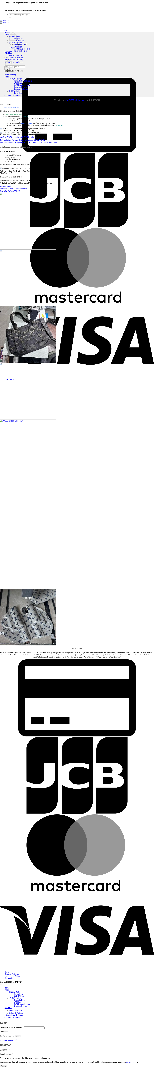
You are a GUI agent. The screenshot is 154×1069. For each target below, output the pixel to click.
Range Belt (18, 39)
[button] (6, 31)
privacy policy (131, 1062)
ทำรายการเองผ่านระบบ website (14, 114)
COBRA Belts (19, 41)
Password (4, 1032)
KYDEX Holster (74, 100)
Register (3, 1066)
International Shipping (14, 60)
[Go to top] (1, 984)
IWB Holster (18, 47)
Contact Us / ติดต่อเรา (14, 62)
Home (7, 33)
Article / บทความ (15, 55)
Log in (18, 1036)
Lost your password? (8, 1040)
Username (4, 1050)
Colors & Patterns (16, 58)
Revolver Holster (20, 51)
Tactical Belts (14, 992)
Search (7, 69)
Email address (6, 1054)
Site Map (8, 53)
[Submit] (10, 17)
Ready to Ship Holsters (23, 81)
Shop (7, 35)
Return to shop (10, 75)
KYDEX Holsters (15, 43)
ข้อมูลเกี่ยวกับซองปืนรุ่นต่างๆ (12, 107)
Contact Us (25, 116)
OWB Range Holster (22, 49)
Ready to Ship (19, 45)
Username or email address (11, 1028)
